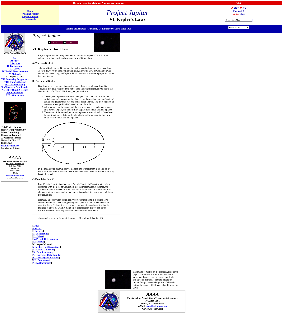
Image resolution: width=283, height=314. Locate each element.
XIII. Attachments (15, 95)
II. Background (15, 66)
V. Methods (14, 74)
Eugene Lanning (30, 16)
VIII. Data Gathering (14, 82)
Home (30, 11)
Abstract (14, 60)
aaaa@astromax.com (15, 175)
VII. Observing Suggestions (14, 79)
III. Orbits (15, 68)
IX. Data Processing (15, 84)
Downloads (30, 19)
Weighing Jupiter (30, 14)
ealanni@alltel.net (10, 145)
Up (14, 58)
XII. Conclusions (14, 92)
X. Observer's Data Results (14, 87)
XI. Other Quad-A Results (15, 90)
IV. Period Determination (15, 71)
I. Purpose (15, 63)
